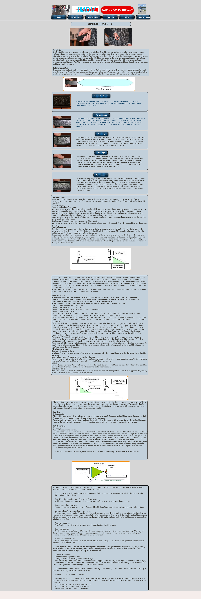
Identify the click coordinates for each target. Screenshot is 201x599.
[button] (101, 96)
